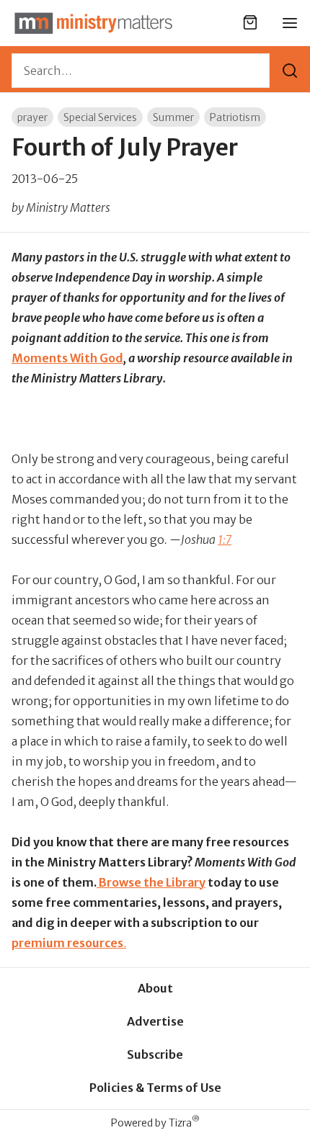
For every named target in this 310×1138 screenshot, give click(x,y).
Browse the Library (151, 882)
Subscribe (155, 1054)
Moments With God (67, 358)
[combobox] (141, 70)
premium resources (67, 943)
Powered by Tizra (155, 1122)
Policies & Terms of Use (155, 1087)
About (155, 988)
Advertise (155, 1021)
